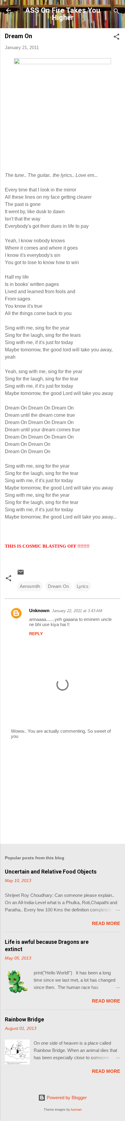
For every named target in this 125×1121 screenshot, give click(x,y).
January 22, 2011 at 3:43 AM (77, 611)
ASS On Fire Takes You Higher (62, 14)
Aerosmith (30, 586)
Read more (106, 923)
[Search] (116, 12)
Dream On (58, 586)
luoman (76, 1109)
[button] (116, 37)
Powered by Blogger (66, 1097)
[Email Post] (20, 574)
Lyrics (83, 586)
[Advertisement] (62, 791)
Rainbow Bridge (24, 1019)
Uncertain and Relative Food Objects (50, 871)
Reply (36, 633)
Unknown (39, 610)
